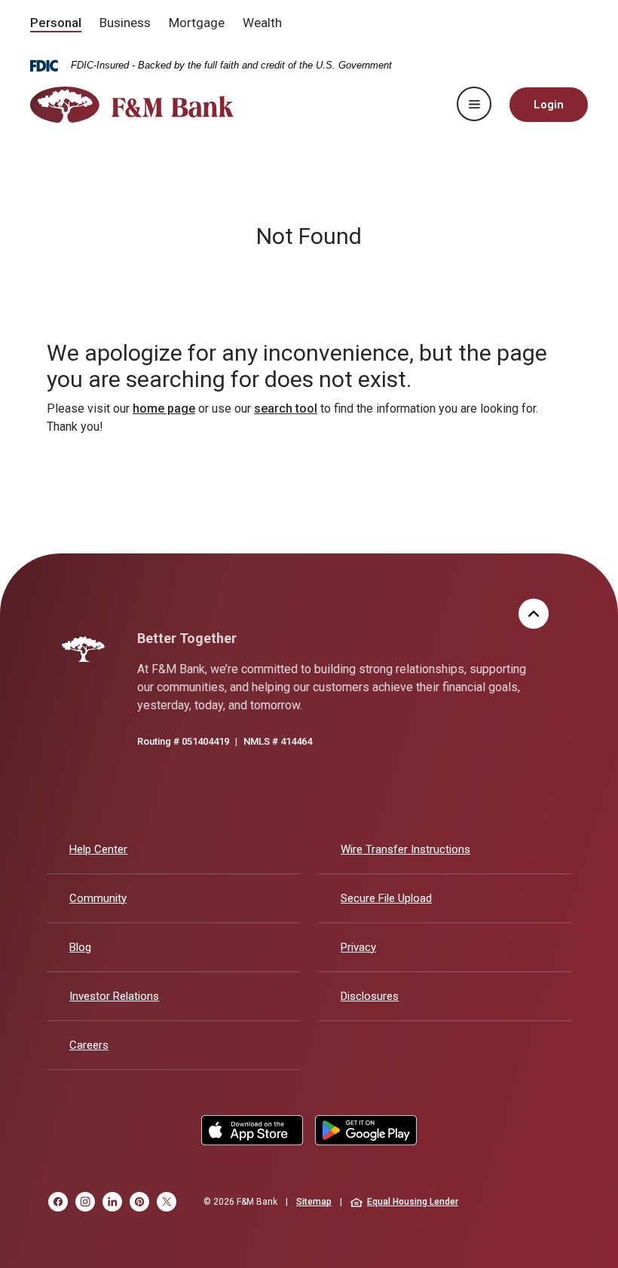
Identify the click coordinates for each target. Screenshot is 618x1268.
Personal (55, 22)
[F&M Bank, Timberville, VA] (132, 105)
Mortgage (197, 22)
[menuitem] (55, 24)
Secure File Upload (386, 898)
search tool (285, 408)
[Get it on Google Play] (366, 1130)
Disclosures (370, 996)
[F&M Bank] (83, 649)
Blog (80, 947)
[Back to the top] (534, 614)
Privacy (358, 947)
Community (98, 898)
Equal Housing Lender (412, 1201)
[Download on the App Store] (252, 1130)
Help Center (98, 849)
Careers (89, 1045)
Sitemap (314, 1201)
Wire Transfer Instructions (405, 849)
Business (125, 22)
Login (549, 104)
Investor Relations (114, 996)
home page (164, 408)
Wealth (262, 22)
